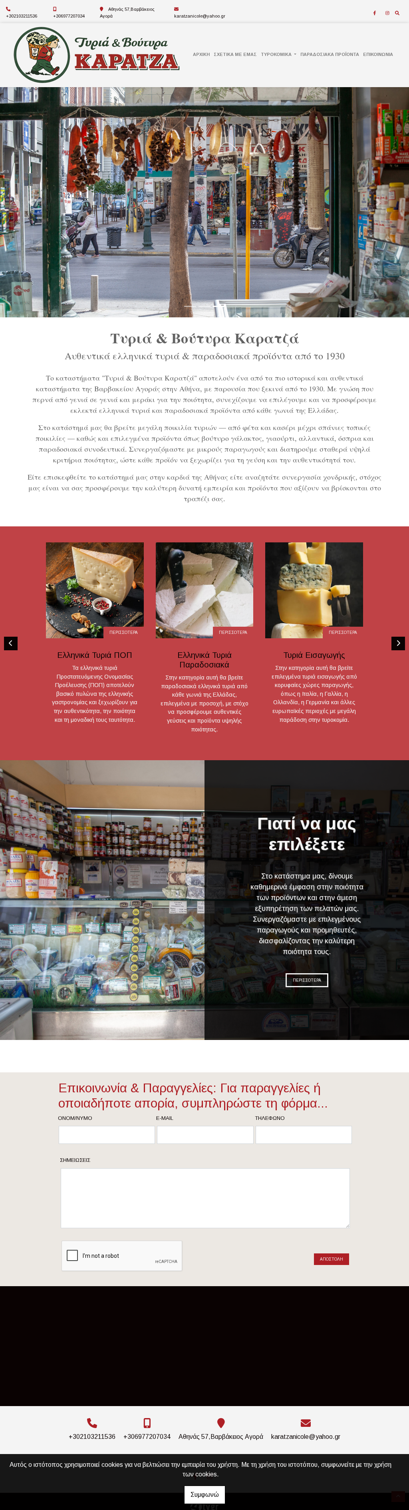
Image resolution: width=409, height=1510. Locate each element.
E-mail (164, 1118)
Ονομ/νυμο (75, 1118)
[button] (31, 202)
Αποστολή (331, 1259)
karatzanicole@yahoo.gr (199, 16)
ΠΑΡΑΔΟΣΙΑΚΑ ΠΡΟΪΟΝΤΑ (329, 54)
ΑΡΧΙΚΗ (201, 54)
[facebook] (374, 13)
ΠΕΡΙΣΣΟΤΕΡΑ (123, 632)
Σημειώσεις (75, 1160)
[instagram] (387, 13)
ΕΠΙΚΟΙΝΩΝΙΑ (378, 54)
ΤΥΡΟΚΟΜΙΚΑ (277, 54)
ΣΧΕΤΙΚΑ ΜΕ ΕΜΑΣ (235, 54)
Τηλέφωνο (270, 1118)
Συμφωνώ (205, 1494)
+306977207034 (69, 16)
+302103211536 (21, 16)
